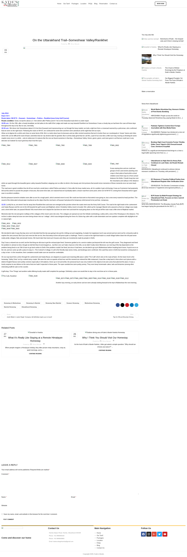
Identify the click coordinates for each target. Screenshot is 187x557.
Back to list (70, 316)
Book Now (160, 3)
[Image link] (12, 530)
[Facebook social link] (118, 305)
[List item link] (70, 536)
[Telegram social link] (136, 305)
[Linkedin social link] (132, 305)
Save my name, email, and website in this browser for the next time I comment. (30, 514)
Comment (5, 474)
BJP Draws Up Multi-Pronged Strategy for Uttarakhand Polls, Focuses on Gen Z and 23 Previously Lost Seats (167, 198)
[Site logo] (10, 3)
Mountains (101, 22)
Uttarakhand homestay (29, 307)
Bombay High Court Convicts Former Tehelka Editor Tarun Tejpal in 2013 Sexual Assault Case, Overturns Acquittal (168, 144)
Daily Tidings (102, 333)
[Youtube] (164, 534)
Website (4, 505)
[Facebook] (143, 534)
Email (73, 497)
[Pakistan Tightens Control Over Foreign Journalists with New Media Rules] (145, 129)
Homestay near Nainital (53, 303)
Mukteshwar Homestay (92, 303)
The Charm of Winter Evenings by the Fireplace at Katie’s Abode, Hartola (175, 70)
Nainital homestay (10, 307)
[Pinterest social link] (127, 305)
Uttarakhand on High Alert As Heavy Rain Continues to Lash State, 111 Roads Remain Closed (167, 163)
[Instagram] (148, 534)
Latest (35, 333)
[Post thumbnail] (150, 40)
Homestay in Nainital (33, 303)
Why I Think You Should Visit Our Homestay (105, 337)
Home (84, 22)
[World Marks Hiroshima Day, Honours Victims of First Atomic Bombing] (145, 113)
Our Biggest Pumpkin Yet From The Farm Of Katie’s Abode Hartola (174, 80)
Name (4, 497)
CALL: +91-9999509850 (177, 3)
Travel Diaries (92, 22)
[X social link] (122, 305)
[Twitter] (159, 534)
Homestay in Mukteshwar (12, 303)
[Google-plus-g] (154, 534)
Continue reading (35, 353)
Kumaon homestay (73, 303)
